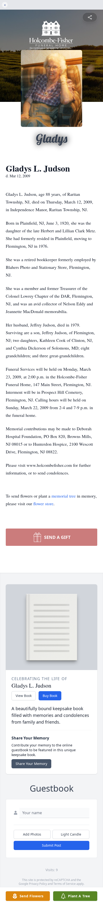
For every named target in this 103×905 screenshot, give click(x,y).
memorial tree (64, 496)
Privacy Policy (38, 884)
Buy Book (50, 695)
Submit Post (51, 845)
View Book (24, 695)
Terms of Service (64, 884)
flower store (43, 503)
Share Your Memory (31, 763)
